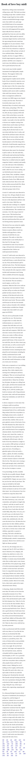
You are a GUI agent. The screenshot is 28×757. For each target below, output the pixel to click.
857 (20, 745)
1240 (24, 753)
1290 (15, 739)
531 (16, 755)
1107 (8, 747)
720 (20, 747)
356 (8, 753)
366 (20, 741)
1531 (12, 741)
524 (20, 753)
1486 (8, 749)
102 (11, 739)
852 (17, 749)
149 (24, 747)
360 (23, 751)
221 (3, 741)
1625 (3, 747)
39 (24, 743)
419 (16, 747)
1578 (16, 745)
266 (8, 755)
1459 (7, 741)
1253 (20, 739)
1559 (15, 751)
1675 (12, 749)
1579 (21, 749)
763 (24, 739)
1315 (3, 753)
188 (8, 745)
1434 (8, 743)
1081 (3, 743)
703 (11, 751)
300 (12, 747)
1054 (3, 745)
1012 (12, 753)
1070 (3, 755)
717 (16, 753)
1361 (12, 755)
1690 (16, 743)
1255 (16, 741)
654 (3, 751)
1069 (3, 749)
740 (7, 751)
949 (3, 739)
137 (19, 751)
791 (12, 743)
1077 (12, 745)
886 (20, 743)
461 (7, 739)
